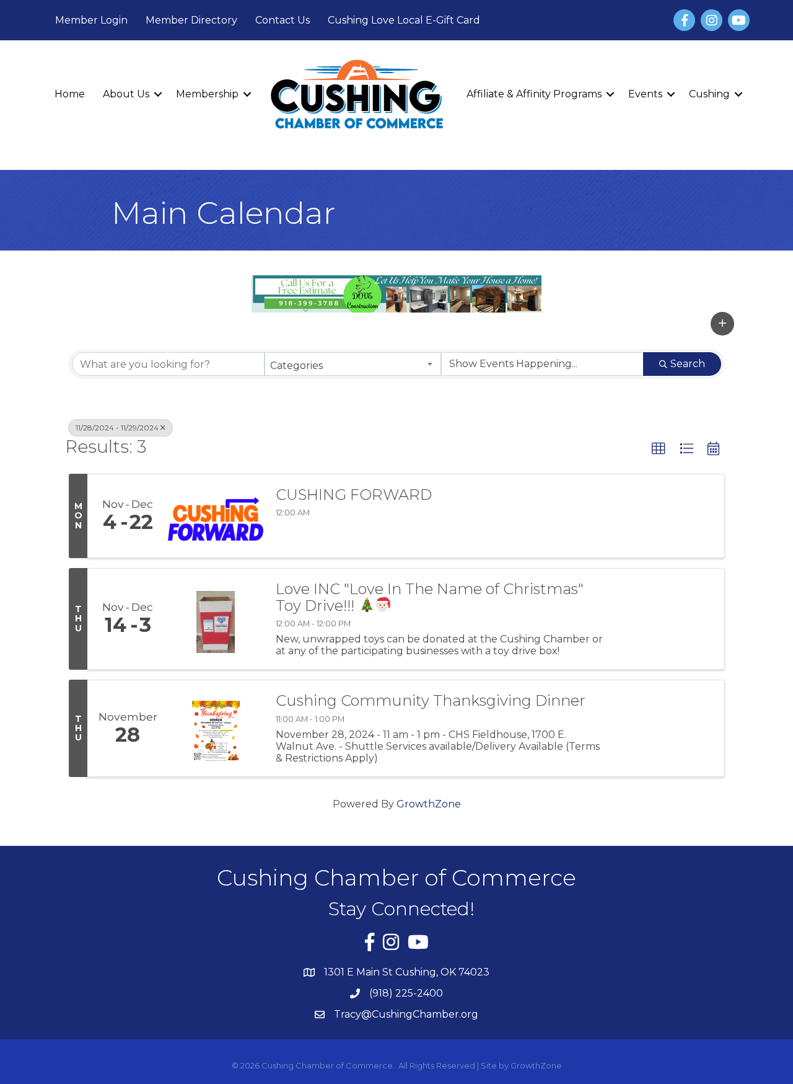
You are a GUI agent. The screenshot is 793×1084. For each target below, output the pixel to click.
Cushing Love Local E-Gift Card (404, 20)
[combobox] (353, 364)
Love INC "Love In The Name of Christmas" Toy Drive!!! (430, 597)
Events (645, 94)
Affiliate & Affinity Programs (534, 94)
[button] (722, 323)
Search (687, 364)
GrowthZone (428, 804)
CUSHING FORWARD (354, 495)
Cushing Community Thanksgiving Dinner (430, 701)
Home (70, 94)
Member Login (91, 20)
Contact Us (282, 20)
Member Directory (191, 20)
